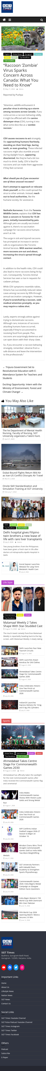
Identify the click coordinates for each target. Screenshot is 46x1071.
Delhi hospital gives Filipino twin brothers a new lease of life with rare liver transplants (22, 535)
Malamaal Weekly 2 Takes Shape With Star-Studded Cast (22, 624)
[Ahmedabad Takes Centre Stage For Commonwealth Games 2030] (9, 670)
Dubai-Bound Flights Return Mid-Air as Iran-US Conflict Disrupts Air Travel (23, 474)
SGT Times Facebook (10, 1034)
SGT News (5, 999)
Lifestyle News (7, 991)
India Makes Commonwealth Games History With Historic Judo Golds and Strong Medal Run (22, 798)
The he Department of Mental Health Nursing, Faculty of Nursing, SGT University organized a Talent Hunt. (22, 433)
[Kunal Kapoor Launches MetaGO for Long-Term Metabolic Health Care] (9, 563)
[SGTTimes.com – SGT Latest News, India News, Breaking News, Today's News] (4, 20)
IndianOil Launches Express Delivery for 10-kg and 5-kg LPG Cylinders (30, 705)
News (14, 57)
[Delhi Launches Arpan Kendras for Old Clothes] (9, 658)
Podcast (4, 1049)
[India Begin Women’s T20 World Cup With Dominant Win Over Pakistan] (9, 897)
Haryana (38, 54)
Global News (17, 54)
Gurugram (28, 54)
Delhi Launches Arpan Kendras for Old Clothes (29, 661)
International (21, 753)
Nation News (6, 995)
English (7, 54)
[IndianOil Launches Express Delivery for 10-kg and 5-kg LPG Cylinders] (9, 701)
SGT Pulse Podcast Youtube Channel (16, 1022)
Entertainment (10, 615)
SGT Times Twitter (9, 1030)
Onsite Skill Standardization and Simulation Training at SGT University (23, 487)
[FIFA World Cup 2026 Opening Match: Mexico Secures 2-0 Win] (9, 911)
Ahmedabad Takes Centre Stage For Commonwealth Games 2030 (30, 674)
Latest (7, 57)
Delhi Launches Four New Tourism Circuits (30, 649)
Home (3, 983)
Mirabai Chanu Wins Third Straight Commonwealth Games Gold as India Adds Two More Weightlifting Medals (22, 850)
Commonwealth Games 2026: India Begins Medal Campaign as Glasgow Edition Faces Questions (30, 885)
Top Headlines (25, 57)
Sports (39, 753)
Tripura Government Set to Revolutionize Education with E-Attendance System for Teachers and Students (22, 373)
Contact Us (6, 1003)
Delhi (6, 525)
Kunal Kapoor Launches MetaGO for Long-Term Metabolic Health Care (29, 566)
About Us (5, 987)
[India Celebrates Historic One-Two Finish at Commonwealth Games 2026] (9, 684)
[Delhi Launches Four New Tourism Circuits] (9, 647)
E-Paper (4, 1057)
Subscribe (5, 1053)
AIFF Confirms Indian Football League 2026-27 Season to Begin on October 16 (29, 832)
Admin (21, 89)
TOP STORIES (9, 61)
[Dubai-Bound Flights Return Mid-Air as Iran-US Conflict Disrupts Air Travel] (21, 445)
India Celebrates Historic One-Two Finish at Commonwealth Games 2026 (29, 690)
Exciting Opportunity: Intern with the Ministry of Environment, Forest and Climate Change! (22, 388)
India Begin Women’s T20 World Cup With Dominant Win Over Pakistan (30, 900)
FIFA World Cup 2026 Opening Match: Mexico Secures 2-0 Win (29, 915)
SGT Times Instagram (10, 1026)
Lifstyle (27, 615)
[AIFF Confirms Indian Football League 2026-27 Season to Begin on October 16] (9, 827)
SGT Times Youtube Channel (13, 1018)
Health (13, 525)
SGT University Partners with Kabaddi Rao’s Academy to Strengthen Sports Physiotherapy (29, 868)
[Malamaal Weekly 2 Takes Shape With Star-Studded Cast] (23, 588)
